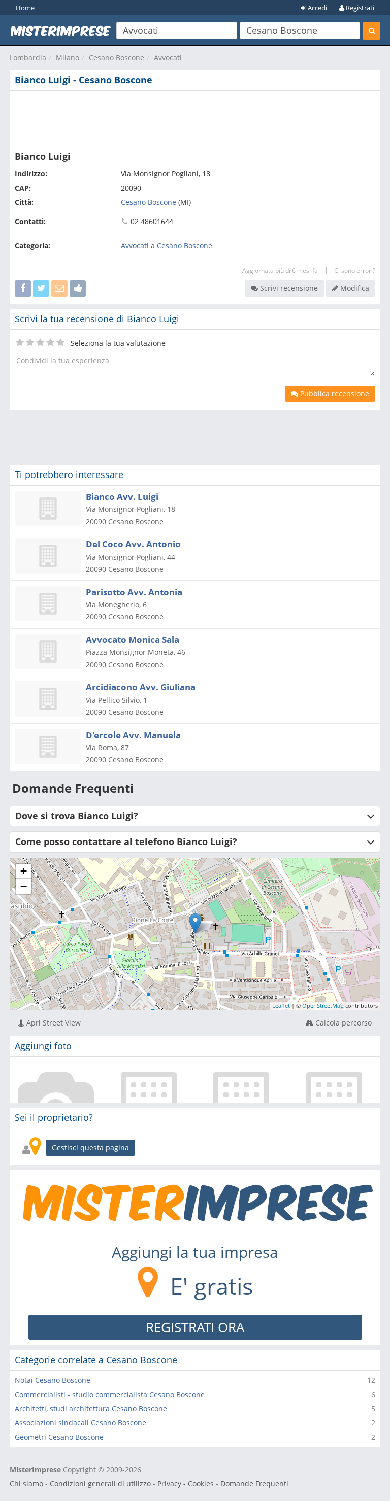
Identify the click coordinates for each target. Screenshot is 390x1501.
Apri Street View (52, 1023)
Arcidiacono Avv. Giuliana (141, 687)
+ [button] (23, 871)
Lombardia (28, 57)
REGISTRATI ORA (195, 1327)
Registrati (359, 7)
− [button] (23, 886)
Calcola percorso (342, 1023)
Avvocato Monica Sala (132, 639)
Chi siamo (26, 1483)
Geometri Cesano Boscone (59, 1437)
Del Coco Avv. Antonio (133, 544)
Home (25, 7)
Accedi (316, 7)
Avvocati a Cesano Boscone (166, 245)
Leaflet (281, 1005)
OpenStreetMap (323, 1005)
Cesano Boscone (116, 57)
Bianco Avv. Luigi (122, 496)
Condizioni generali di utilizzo (100, 1483)
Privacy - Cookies (185, 1483)
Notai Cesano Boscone (52, 1380)
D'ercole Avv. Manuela (133, 735)
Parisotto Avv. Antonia (134, 592)
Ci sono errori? (354, 270)
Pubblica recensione (333, 393)
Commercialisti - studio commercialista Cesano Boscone (110, 1394)
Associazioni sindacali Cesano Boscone (80, 1422)
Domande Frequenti (254, 1483)
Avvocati (168, 57)
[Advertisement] (195, 118)
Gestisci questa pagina (90, 1147)
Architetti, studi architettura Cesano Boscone (91, 1408)
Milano (67, 57)
